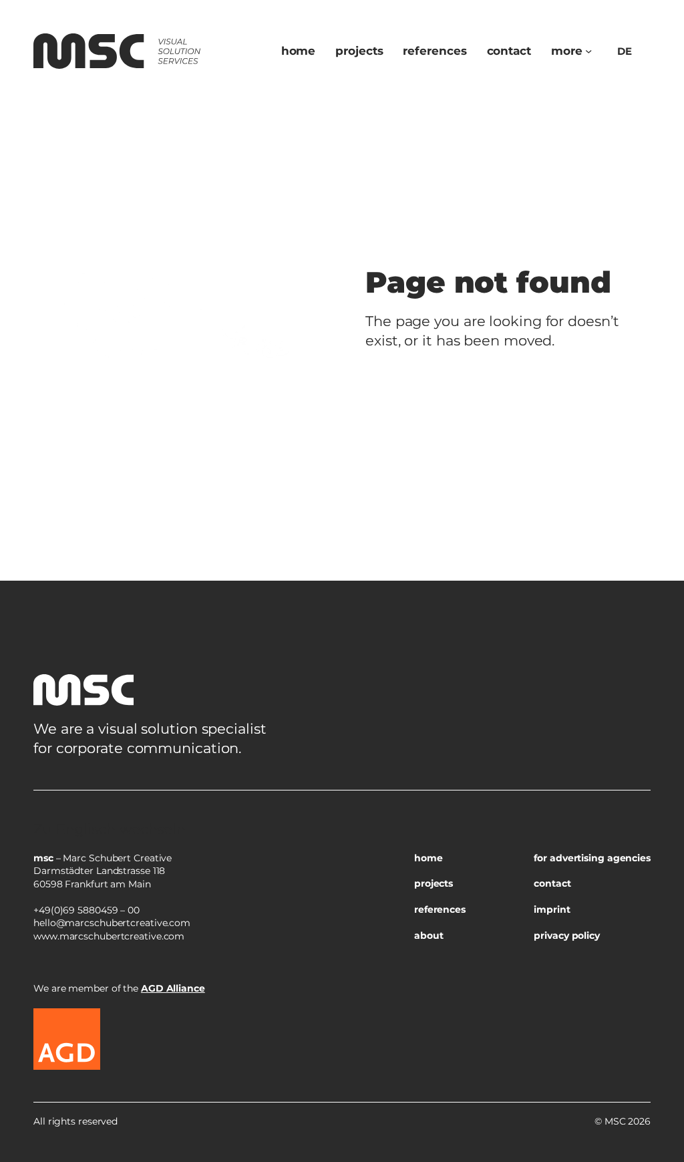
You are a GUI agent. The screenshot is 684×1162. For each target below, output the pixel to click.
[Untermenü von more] (588, 50)
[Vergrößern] (633, 807)
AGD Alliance (173, 988)
